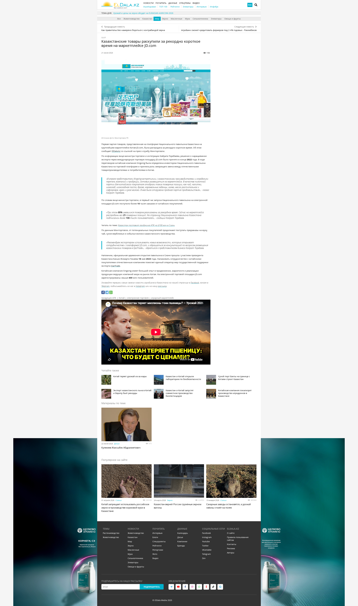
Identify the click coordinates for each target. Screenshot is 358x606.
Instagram (140, 286)
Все (119, 18)
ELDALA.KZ (233, 528)
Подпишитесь (152, 586)
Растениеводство (111, 533)
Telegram (105, 286)
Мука (187, 18)
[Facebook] (103, 292)
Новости (133, 528)
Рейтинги (157, 545)
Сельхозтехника (200, 18)
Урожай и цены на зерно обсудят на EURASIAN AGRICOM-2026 (143, 13)
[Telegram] (107, 292)
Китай (122, 298)
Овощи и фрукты (232, 18)
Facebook (195, 282)
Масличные (176, 18)
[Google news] (220, 587)
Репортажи (157, 550)
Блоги (155, 537)
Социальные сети (213, 528)
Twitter (205, 545)
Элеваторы (216, 18)
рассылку (162, 286)
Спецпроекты (159, 541)
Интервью (157, 533)
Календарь (182, 533)
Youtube (206, 541)
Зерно (165, 18)
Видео (155, 558)
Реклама (231, 548)
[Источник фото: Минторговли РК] (155, 95)
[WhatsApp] (111, 292)
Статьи (119, 500)
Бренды (181, 545)
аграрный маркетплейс (162, 298)
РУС (250, 5)
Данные (182, 528)
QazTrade (115, 265)
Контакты (231, 544)
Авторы (230, 552)
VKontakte (206, 550)
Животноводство (131, 18)
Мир (157, 18)
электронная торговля (138, 298)
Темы (106, 528)
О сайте (231, 533)
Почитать (158, 528)
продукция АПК (108, 298)
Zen (204, 558)
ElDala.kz (116, 151)
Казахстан (147, 18)
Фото (154, 554)
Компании (182, 541)
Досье (116, 443)
